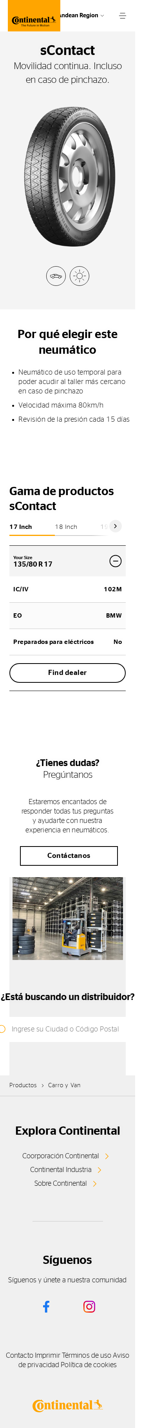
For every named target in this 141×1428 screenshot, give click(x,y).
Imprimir (47, 1355)
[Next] (115, 526)
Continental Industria (61, 1170)
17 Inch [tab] (20, 527)
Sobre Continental (60, 1183)
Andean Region (78, 15)
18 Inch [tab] (66, 527)
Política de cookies (89, 1365)
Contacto (19, 1355)
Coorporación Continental (60, 1156)
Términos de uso (86, 1355)
